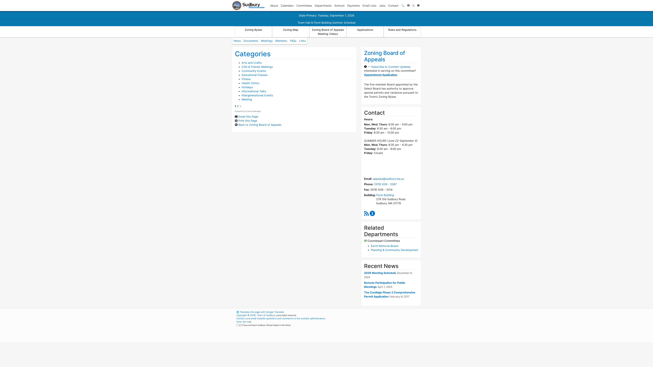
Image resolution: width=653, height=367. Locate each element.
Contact (393, 5)
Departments (323, 5)
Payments (353, 5)
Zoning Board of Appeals (384, 56)
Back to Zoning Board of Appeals (259, 124)
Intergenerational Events (257, 95)
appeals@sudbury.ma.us (388, 178)
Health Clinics (250, 83)
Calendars (287, 5)
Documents (251, 40)
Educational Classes (254, 75)
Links (302, 40)
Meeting (247, 99)
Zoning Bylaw (253, 29)
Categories (253, 54)
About (274, 5)
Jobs (382, 5)
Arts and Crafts (252, 62)
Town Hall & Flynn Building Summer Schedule (327, 22)
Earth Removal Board (384, 246)
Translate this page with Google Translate (260, 312)
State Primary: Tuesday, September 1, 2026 (326, 15)
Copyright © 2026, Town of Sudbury (255, 315)
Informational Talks (254, 91)
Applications (365, 29)
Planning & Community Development (394, 250)
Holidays (247, 87)
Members (281, 40)
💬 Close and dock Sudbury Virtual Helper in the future (265, 325)
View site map (243, 321)
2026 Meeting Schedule (380, 273)
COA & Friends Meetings (257, 66)
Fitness (246, 79)
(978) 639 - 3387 (385, 184)
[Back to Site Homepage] (248, 5)
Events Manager (253, 111)
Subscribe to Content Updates (391, 66)
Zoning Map (290, 29)
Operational (381, 328)
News (237, 40)
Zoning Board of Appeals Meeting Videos (328, 32)
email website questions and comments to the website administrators (288, 318)
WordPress (375, 312)
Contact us (242, 318)
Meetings (267, 40)
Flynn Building (385, 195)
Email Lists (369, 5)
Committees (304, 5)
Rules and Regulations (402, 29)
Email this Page (248, 116)
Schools (339, 5)
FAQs (293, 40)
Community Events (254, 71)
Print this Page (247, 120)
